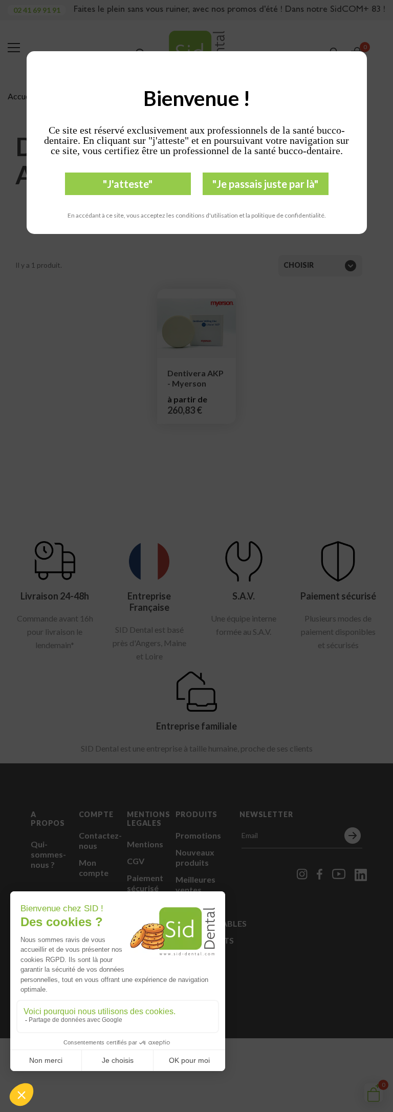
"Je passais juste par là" (265, 184)
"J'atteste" (127, 184)
